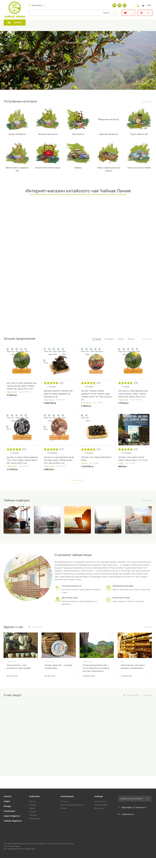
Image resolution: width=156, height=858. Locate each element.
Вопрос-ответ (99, 808)
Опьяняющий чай (17, 529)
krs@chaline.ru (128, 814)
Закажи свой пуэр (24, 326)
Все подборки (147, 500)
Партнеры (33, 815)
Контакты (32, 811)
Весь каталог (147, 102)
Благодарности (35, 818)
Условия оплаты (100, 801)
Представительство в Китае (60, 326)
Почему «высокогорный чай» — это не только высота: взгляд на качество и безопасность (96, 668)
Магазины (64, 801)
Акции (7, 801)
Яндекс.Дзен (81, 833)
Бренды (7, 806)
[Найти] (114, 13)
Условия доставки (101, 805)
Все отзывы (147, 695)
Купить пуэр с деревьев (92, 79)
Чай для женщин (77, 529)
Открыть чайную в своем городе (60, 255)
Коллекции (9, 811)
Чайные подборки (13, 821)
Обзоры (64, 808)
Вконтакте (62, 833)
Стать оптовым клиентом (95, 255)
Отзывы (32, 808)
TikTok (87, 833)
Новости (32, 801)
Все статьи (148, 627)
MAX (93, 833)
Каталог (8, 796)
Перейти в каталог (24, 255)
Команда (32, 805)
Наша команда (131, 255)
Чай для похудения (138, 529)
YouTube (68, 833)
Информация (67, 796)
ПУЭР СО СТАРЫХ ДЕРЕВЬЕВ (107, 60)
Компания (34, 796)
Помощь (98, 796)
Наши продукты (12, 816)
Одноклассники (75, 833)
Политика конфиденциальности (73, 805)
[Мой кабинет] (138, 5)
